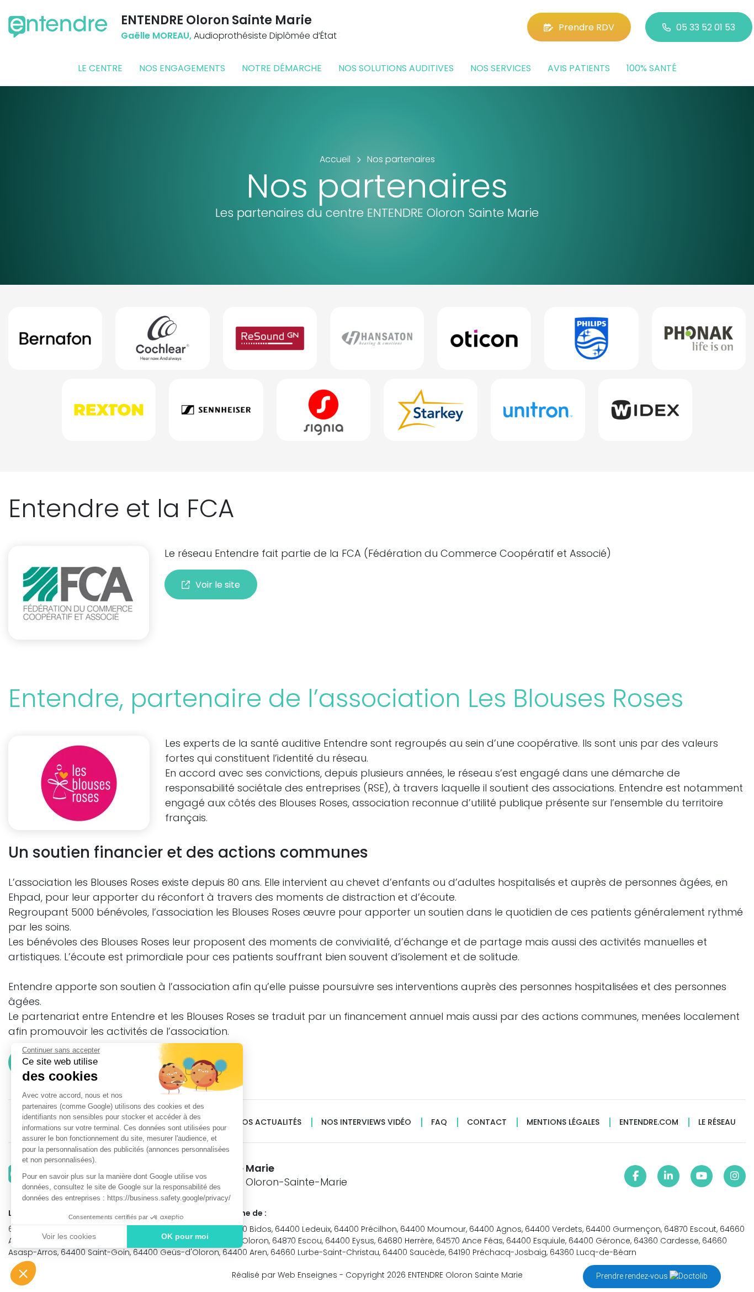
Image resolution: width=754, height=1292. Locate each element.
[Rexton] (109, 414)
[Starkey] (430, 414)
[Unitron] (538, 414)
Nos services (500, 68)
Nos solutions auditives (396, 68)
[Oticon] (484, 343)
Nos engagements (182, 68)
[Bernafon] (55, 343)
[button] (23, 1273)
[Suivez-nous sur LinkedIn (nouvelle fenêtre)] (668, 1176)
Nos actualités (268, 1122)
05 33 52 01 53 (705, 27)
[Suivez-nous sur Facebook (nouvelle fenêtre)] (635, 1176)
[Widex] (645, 414)
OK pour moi (185, 1236)
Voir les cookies (69, 1236)
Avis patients (579, 68)
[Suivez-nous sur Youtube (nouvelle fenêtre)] (702, 1176)
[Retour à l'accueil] (58, 26)
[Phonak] (699, 343)
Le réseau (717, 1122)
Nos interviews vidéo (366, 1122)
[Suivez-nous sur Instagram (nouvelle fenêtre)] (735, 1176)
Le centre (100, 68)
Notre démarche (282, 68)
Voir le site (217, 584)
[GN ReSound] (270, 343)
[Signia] (323, 414)
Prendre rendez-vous (633, 1276)
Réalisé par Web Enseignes (284, 1274)
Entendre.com (648, 1122)
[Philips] (591, 343)
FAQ (439, 1122)
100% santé (651, 68)
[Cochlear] (162, 343)
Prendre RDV (586, 27)
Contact (487, 1122)
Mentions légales (563, 1122)
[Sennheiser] (216, 414)
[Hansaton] (377, 343)
